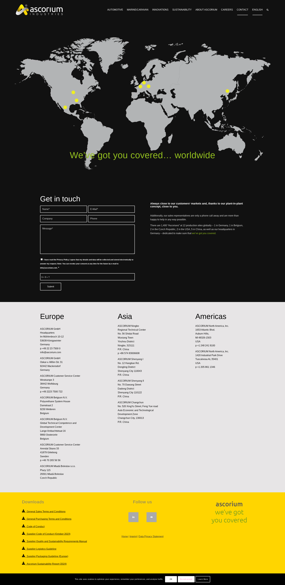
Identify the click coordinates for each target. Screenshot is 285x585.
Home (125, 536)
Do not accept (186, 579)
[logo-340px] (39, 9)
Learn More (203, 579)
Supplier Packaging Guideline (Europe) (46, 556)
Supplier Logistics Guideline (40, 549)
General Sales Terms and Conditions (45, 511)
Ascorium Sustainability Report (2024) (46, 564)
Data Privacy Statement (151, 536)
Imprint (133, 536)
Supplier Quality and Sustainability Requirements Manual (56, 541)
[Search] (267, 9)
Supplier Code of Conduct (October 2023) (47, 534)
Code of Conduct (35, 526)
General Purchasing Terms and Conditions (48, 519)
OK (171, 579)
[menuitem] (115, 9)
